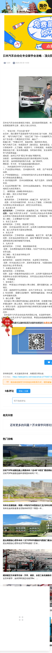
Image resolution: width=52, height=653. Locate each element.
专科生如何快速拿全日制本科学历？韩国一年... (23, 508)
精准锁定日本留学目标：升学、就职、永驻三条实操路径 (27, 575)
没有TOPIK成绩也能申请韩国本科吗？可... (21, 473)
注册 (26, 391)
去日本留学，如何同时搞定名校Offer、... (20, 578)
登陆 (21, 391)
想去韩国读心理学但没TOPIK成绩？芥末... (21, 543)
